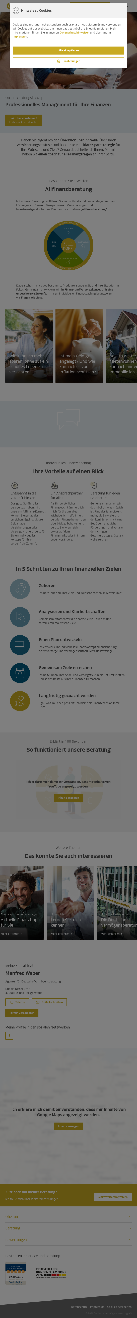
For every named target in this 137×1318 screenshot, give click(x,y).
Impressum (20, 37)
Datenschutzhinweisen (74, 33)
